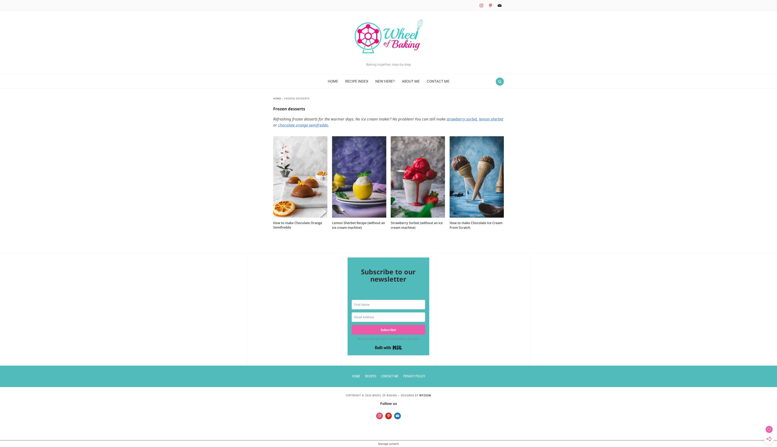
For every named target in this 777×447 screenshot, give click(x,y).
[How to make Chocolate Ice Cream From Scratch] (477, 138)
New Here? (385, 81)
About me (411, 81)
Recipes (370, 376)
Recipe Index (356, 81)
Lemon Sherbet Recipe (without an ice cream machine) (358, 225)
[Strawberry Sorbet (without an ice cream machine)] (418, 138)
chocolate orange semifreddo (303, 125)
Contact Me (438, 81)
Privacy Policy (414, 376)
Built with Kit (388, 347)
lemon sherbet (491, 119)
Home (333, 81)
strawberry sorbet (462, 119)
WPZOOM (425, 395)
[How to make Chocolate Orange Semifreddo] (300, 138)
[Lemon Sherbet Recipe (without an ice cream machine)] (359, 138)
